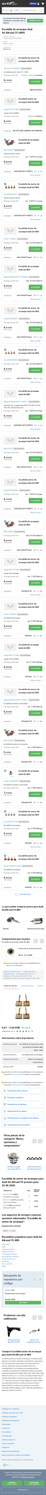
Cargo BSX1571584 (11, 109)
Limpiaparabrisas (8, 1249)
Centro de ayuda (8, 1443)
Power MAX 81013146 (12, 866)
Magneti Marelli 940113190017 (16, 402)
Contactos (5, 1447)
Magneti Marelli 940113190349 (16, 277)
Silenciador (6, 1244)
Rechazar (34, 1483)
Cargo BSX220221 (11, 319)
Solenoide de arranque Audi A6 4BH (30, 948)
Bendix (6, 929)
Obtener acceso (35, 20)
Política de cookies (27, 1477)
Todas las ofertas (10, 986)
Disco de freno (7, 1264)
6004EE (9, 1290)
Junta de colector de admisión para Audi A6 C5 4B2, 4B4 (34, 1168)
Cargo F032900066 (11, 490)
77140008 (11, 1231)
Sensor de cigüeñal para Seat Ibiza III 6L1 (34, 1341)
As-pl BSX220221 (10, 194)
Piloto (4, 1266)
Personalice (23, 1490)
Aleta (4, 1247)
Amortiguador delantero (10, 1256)
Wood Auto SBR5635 (12, 68)
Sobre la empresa (8, 1440)
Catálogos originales (9, 1417)
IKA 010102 (8, 449)
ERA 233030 (8, 150)
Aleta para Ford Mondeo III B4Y (14, 1341)
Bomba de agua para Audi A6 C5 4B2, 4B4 (13, 1168)
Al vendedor (6, 1432)
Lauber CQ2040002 (11, 781)
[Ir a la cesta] (42, 3)
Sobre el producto (27, 986)
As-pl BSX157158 (10, 822)
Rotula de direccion (9, 1259)
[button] (33, 4)
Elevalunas (5, 1261)
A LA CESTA (35, 82)
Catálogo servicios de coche (12, 1413)
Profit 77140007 (10, 239)
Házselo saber (17, 1074)
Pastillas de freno (8, 1252)
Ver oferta (23, 1302)
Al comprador (7, 1436)
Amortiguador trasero (9, 1254)
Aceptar (12, 1483)
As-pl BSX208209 (10, 360)
